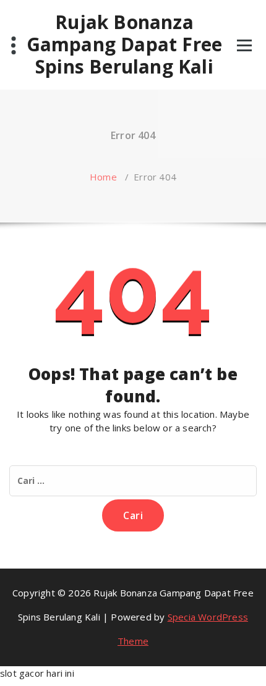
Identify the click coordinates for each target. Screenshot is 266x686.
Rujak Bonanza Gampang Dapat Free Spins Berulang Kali (125, 44)
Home (103, 177)
